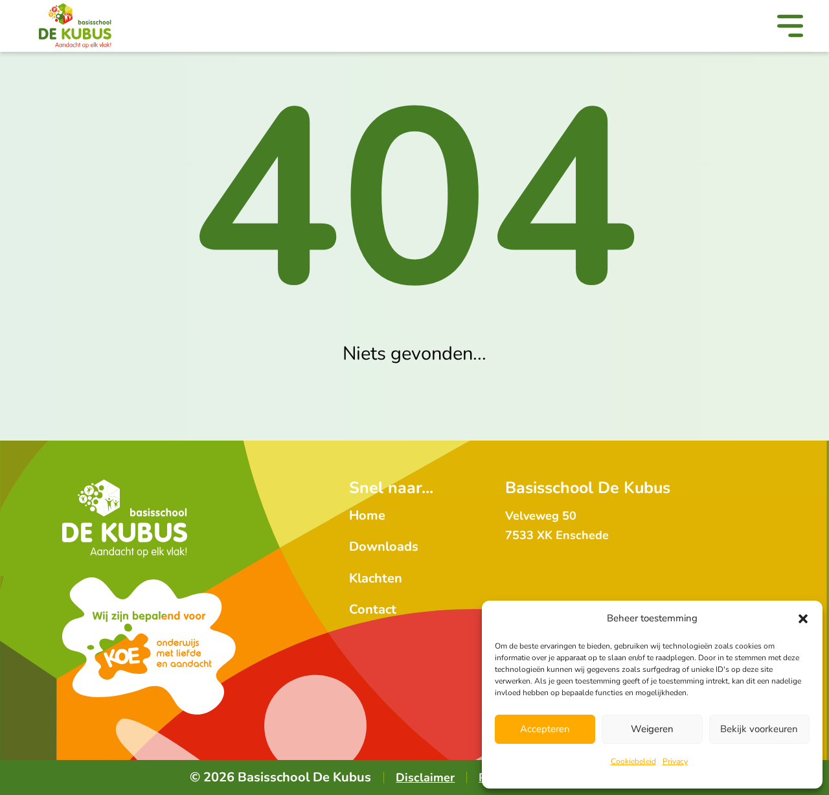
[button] (803, 618)
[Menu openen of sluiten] (790, 28)
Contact (372, 609)
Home (367, 515)
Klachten (375, 578)
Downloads (383, 546)
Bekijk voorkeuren (759, 728)
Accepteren (545, 728)
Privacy (675, 761)
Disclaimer (425, 777)
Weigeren (652, 728)
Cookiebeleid (633, 761)
